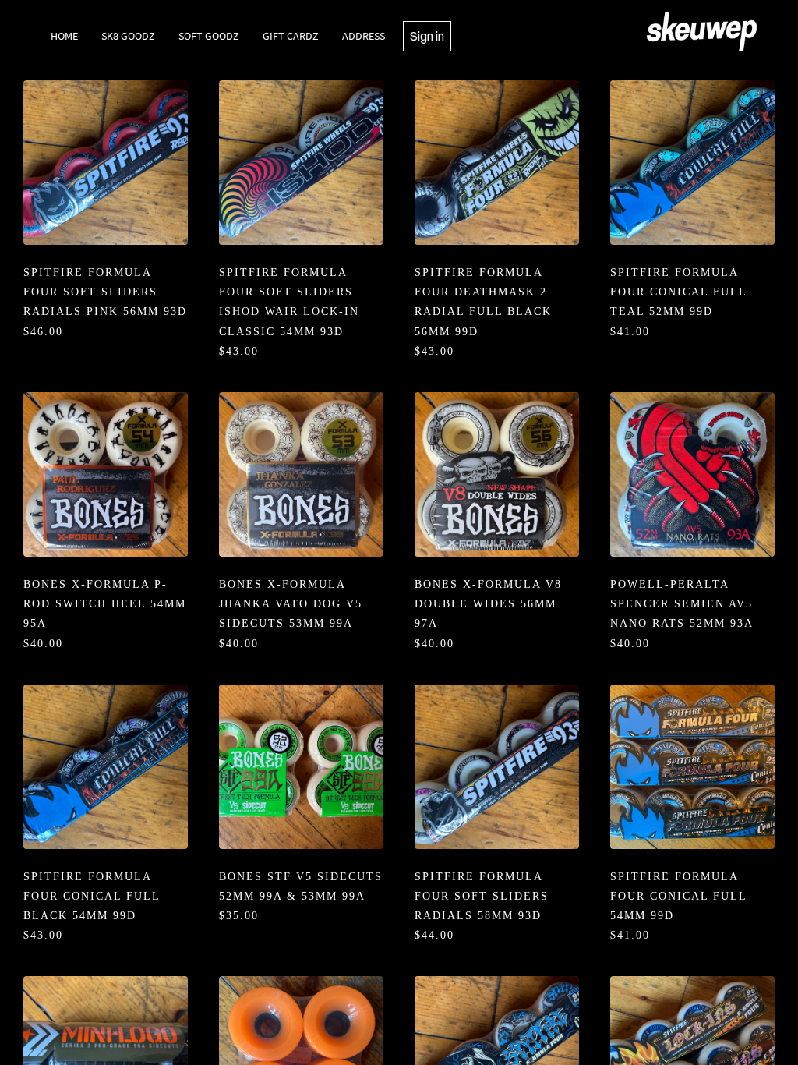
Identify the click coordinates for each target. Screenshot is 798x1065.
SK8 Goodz (128, 36)
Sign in (427, 36)
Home (64, 36)
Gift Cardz (291, 36)
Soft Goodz (208, 36)
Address (363, 36)
